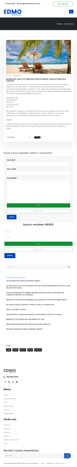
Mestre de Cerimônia (11, 440)
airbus (15, 350)
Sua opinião (11, 178)
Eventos (6, 436)
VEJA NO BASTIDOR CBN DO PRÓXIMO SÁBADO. (23, 281)
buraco (22, 350)
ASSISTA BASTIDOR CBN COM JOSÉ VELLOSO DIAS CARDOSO (28, 324)
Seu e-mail (11, 169)
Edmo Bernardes (9, 399)
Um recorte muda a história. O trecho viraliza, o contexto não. (30, 305)
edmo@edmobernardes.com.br (29, 4)
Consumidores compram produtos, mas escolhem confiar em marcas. (34, 314)
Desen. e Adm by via (57, 463)
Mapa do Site (8, 406)
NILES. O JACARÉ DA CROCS (16, 309)
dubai (30, 350)
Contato (7, 410)
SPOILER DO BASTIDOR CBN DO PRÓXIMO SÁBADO (24, 329)
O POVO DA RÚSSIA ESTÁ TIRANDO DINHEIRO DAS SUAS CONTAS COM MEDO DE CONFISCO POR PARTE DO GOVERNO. (35, 294)
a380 (8, 350)
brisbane (38, 350)
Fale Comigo (62, 4)
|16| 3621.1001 (10, 4)
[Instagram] (5, 382)
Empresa (7, 425)
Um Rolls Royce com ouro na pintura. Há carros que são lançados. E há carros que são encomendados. (38, 287)
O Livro (6, 402)
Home (59, 24)
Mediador (7, 432)
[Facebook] (9, 382)
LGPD (5, 443)
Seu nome (11, 160)
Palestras (7, 429)
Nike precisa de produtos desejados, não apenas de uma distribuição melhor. (36, 300)
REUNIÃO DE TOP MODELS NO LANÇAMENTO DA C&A (25, 319)
